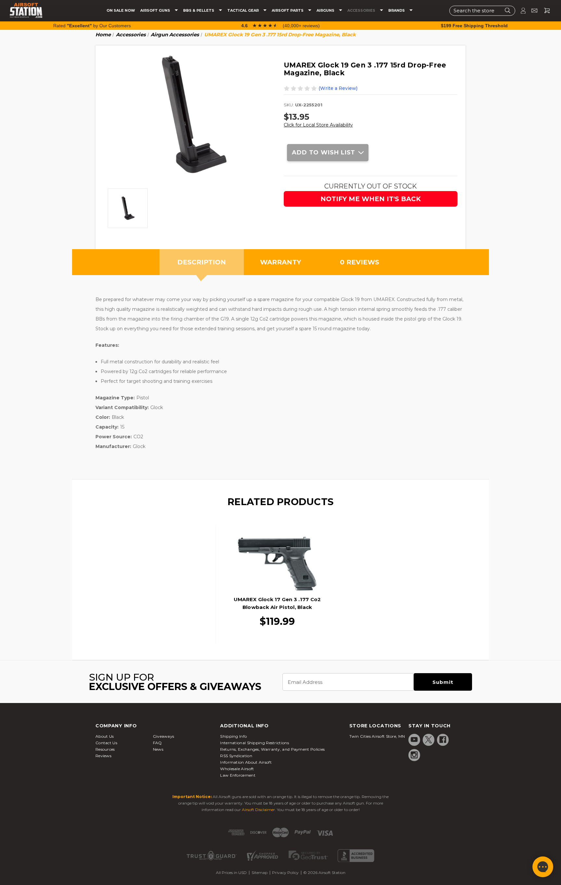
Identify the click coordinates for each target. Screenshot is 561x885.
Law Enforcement (238, 775)
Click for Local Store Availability (318, 125)
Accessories (361, 10)
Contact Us (106, 742)
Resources (105, 749)
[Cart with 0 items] (544, 11)
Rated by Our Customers (92, 25)
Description (201, 262)
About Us (104, 736)
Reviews (103, 755)
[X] (428, 740)
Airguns (326, 10)
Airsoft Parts (288, 10)
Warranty (280, 262)
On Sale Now (120, 10)
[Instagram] (414, 755)
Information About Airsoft (246, 762)
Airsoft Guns (155, 10)
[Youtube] (414, 740)
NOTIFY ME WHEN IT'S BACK (370, 199)
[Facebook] (443, 740)
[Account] (520, 11)
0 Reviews (359, 262)
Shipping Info (233, 736)
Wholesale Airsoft (237, 768)
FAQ (157, 742)
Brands (397, 10)
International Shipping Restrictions (254, 742)
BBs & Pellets (199, 10)
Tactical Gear (243, 10)
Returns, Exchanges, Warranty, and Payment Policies (272, 749)
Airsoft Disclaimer (258, 809)
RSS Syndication (236, 755)
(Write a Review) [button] (337, 88)
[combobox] (482, 11)
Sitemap (260, 872)
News (158, 749)
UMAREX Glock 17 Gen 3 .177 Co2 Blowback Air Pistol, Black (277, 603)
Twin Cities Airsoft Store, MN (377, 736)
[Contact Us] (532, 11)
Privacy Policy (285, 872)
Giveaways (163, 736)
